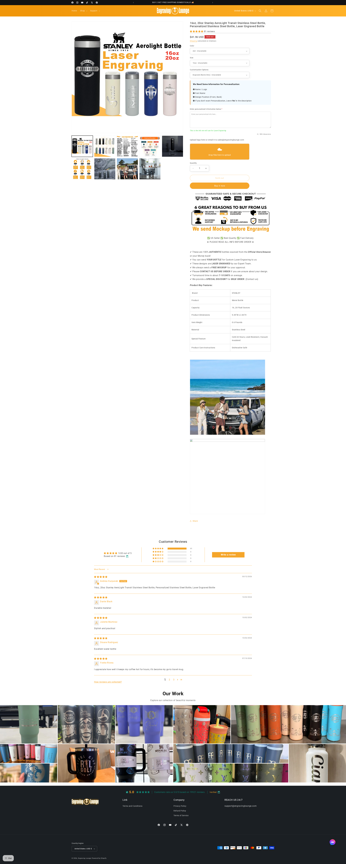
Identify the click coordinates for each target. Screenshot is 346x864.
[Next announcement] (213, 2)
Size (191, 58)
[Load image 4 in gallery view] (150, 146)
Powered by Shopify (99, 858)
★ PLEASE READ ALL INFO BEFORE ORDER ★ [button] (230, 242)
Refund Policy (180, 811)
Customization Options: (199, 70)
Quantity (193, 163)
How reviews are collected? (108, 682)
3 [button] (173, 679)
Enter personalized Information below (206, 109)
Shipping (193, 41)
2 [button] (169, 679)
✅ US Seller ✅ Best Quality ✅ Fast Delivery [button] (230, 238)
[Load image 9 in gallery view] (150, 168)
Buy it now (219, 186)
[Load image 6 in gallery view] (82, 168)
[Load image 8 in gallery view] (127, 168)
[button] (83, 11)
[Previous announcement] (133, 2)
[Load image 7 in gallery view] (104, 168)
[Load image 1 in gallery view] (82, 146)
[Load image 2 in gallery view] (104, 146)
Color (192, 46)
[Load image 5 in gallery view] (172, 146)
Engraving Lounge (84, 858)
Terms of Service (181, 816)
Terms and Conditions (132, 806)
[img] (100, 577)
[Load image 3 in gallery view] (127, 146)
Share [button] (195, 521)
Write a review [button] (228, 554)
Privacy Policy (180, 806)
